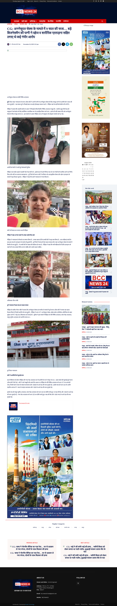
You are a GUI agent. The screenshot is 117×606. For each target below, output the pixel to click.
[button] (102, 21)
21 (89, 173)
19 (86, 173)
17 (83, 173)
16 (93, 171)
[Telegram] (67, 44)
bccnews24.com (16, 44)
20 (88, 173)
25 (84, 175)
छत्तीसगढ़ (9, 24)
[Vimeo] (101, 1)
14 (89, 171)
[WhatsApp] (71, 44)
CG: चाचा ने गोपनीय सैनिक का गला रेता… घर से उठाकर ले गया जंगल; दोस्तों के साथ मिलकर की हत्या (32, 554)
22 (91, 173)
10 (83, 171)
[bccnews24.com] (8, 44)
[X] (99, 1)
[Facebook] (94, 1)
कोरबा (16, 24)
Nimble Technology (29, 604)
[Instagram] (96, 1)
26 (86, 175)
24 (83, 175)
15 (91, 171)
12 (86, 171)
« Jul (83, 179)
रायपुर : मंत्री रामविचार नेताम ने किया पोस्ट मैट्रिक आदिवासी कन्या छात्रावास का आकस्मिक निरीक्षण (96, 207)
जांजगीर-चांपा (23, 24)
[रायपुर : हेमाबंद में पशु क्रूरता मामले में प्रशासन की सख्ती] (98, 282)
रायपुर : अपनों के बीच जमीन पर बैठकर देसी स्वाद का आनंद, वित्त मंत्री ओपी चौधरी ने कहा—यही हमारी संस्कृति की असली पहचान (96, 228)
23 (93, 173)
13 (88, 171)
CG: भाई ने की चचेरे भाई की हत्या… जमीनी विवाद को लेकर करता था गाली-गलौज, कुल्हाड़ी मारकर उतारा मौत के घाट (85, 556)
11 (84, 171)
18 (84, 173)
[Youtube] (103, 1)
